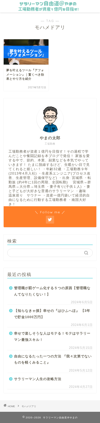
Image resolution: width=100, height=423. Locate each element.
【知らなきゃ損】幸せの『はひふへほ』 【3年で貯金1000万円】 (52, 314)
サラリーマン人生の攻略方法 (37, 379)
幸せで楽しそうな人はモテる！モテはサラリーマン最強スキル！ (52, 337)
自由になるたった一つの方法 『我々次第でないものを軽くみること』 (53, 359)
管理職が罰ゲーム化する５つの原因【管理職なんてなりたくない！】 (52, 291)
